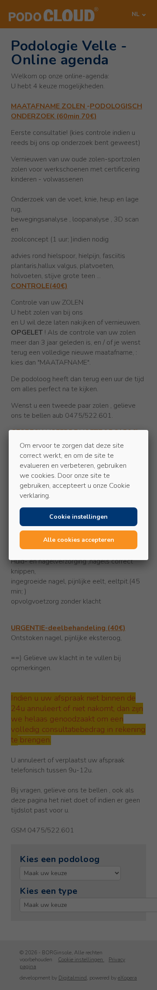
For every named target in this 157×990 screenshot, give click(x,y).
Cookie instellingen (78, 517)
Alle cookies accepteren (78, 540)
